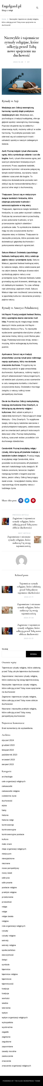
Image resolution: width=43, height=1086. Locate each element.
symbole (5, 964)
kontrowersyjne (9, 829)
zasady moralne (9, 1051)
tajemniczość (7, 984)
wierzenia (6, 1008)
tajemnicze (6, 979)
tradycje (5, 993)
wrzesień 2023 (8, 759)
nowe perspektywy (10, 868)
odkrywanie (7, 882)
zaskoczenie (7, 1056)
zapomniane (7, 1046)
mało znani (7, 844)
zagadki (5, 1032)
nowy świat (7, 873)
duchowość (7, 801)
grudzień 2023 (8, 745)
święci (4, 959)
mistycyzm (6, 854)
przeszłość (7, 902)
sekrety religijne (9, 945)
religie (4, 911)
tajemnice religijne (10, 974)
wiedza (5, 1003)
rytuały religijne (9, 935)
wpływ (5, 1013)
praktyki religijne (9, 892)
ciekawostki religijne (11, 791)
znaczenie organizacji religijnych (16, 1066)
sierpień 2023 (8, 764)
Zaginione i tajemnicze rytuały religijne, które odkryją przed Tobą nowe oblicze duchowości (20, 700)
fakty (4, 810)
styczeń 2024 (8, 740)
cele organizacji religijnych (13, 781)
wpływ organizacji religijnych (15, 1017)
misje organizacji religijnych (14, 849)
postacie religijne (9, 887)
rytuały (5, 931)
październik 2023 (9, 754)
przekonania (7, 897)
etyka (4, 805)
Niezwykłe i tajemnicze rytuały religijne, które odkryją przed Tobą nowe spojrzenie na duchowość (21, 688)
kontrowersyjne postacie (13, 834)
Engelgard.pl (11, 6)
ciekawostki (7, 786)
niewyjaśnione (8, 858)
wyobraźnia (7, 1027)
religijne (5, 921)
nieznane (6, 863)
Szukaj (5, 649)
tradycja (5, 988)
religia (4, 906)
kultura (5, 839)
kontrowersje (8, 825)
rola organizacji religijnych (13, 926)
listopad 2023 (8, 750)
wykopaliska (7, 1022)
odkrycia (6, 878)
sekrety (5, 940)
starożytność (8, 955)
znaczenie (6, 1061)
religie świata (7, 916)
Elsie (20, 1081)
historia (5, 815)
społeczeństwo (8, 950)
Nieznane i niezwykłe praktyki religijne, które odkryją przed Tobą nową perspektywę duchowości (19, 712)
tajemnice (6, 969)
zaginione (6, 1037)
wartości (5, 998)
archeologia (7, 776)
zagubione (6, 1041)
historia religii (7, 820)
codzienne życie (9, 796)
